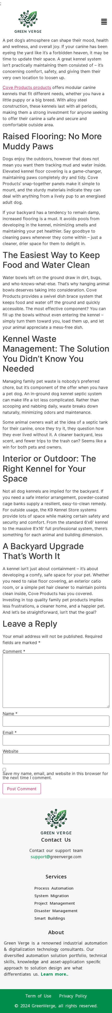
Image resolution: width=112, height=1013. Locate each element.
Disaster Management (56, 910)
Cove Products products (27, 87)
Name (10, 713)
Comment (14, 651)
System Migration (51, 895)
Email (10, 732)
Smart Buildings (49, 918)
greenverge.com (56, 857)
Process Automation (53, 888)
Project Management (54, 903)
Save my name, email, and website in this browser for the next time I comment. (55, 775)
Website (10, 751)
